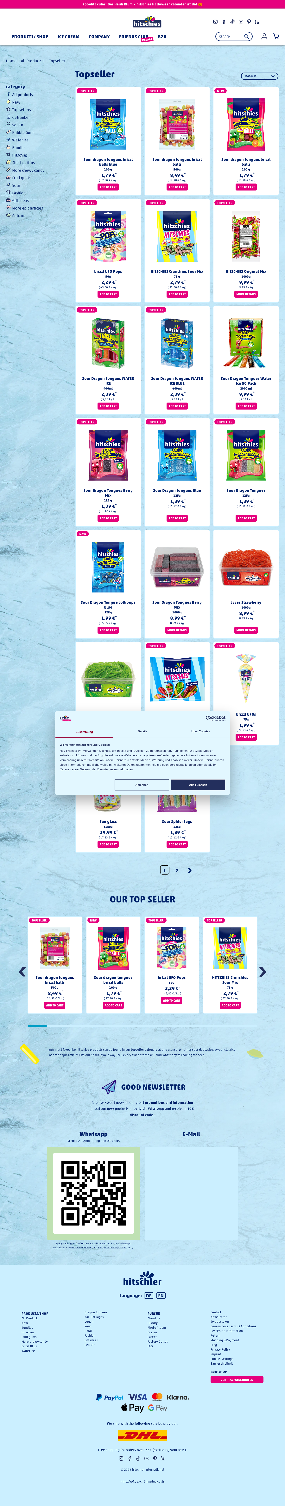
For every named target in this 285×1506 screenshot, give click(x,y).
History (153, 1323)
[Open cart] (275, 36)
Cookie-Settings (222, 1359)
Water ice (20, 140)
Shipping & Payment (225, 1340)
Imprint (216, 1354)
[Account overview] (264, 36)
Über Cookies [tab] (200, 731)
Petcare (19, 215)
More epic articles (27, 208)
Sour (16, 185)
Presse (152, 1332)
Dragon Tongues (96, 1312)
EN (161, 1295)
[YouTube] (241, 21)
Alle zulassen (198, 784)
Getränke (20, 117)
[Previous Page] (189, 870)
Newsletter (219, 1317)
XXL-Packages (94, 1317)
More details (246, 294)
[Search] (246, 36)
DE (149, 1295)
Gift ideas (20, 200)
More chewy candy (28, 170)
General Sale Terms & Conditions (233, 1326)
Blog (214, 1345)
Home (11, 60)
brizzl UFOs (29, 1346)
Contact (216, 1312)
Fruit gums (21, 177)
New (16, 102)
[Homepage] (147, 21)
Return (215, 1335)
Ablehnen (141, 784)
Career (152, 1337)
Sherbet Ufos (23, 162)
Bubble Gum (23, 132)
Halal (88, 1331)
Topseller (57, 60)
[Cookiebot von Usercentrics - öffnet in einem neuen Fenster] (208, 718)
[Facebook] (224, 21)
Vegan (17, 124)
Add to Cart (108, 187)
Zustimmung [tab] (84, 732)
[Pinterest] (249, 21)
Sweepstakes (220, 1321)
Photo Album (157, 1327)
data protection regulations (112, 1247)
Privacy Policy (220, 1349)
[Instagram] (215, 21)
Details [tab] (142, 731)
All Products (31, 60)
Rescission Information (227, 1331)
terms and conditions (81, 1247)
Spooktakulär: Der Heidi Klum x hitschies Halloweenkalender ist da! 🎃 (142, 4)
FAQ (150, 1346)
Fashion (19, 193)
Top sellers (21, 109)
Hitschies (20, 155)
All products (22, 94)
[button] (262, 972)
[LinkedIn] (257, 21)
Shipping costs (154, 1481)
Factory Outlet (158, 1341)
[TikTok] (232, 21)
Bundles (19, 147)
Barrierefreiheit (222, 1363)
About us (154, 1318)
